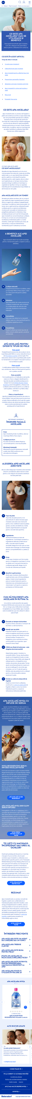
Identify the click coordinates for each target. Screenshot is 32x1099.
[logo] (3, 2)
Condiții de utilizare (16, 1077)
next (30, 1002)
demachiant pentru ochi (16, 882)
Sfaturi (6, 6)
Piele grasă (15, 350)
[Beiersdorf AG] (7, 1097)
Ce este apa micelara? (12, 64)
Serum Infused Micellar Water (16, 834)
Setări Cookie (13, 1082)
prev (2, 1002)
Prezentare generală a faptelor (15, 79)
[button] (25, 1007)
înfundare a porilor (11, 356)
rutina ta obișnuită (20, 685)
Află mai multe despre (15, 1086)
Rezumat (8, 95)
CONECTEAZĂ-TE (16, 1069)
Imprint (21, 1082)
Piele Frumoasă (13, 6)
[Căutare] (20, 2)
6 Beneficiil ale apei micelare (14, 68)
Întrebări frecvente (11, 99)
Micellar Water (16, 924)
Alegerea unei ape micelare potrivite (16, 84)
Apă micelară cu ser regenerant (16, 797)
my (16, 1091)
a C (21, 810)
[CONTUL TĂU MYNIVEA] (24, 2)
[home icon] (2, 6)
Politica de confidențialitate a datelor (16, 1079)
